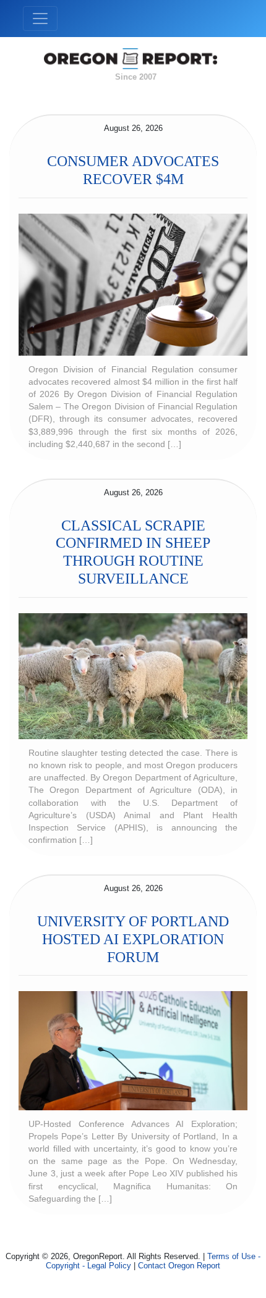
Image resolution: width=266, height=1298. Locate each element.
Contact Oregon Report (179, 1265)
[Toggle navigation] (40, 18)
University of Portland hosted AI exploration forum (133, 939)
